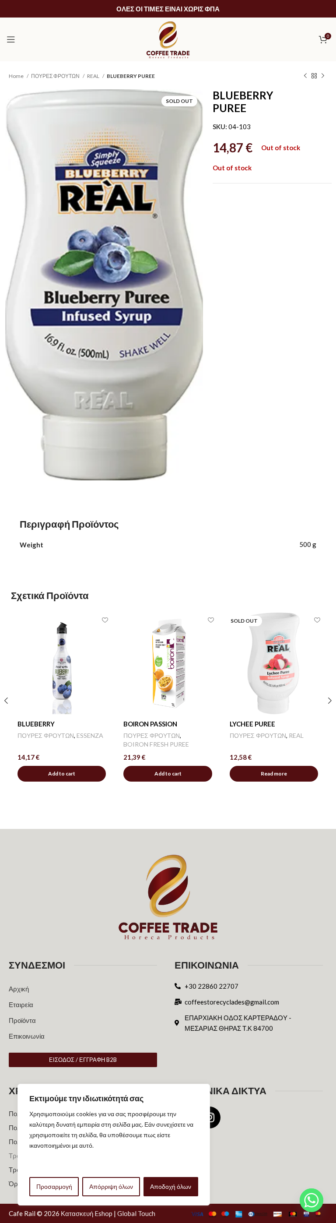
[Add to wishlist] (104, 620)
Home (16, 76)
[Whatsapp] (311, 1200)
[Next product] (322, 76)
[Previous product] (305, 76)
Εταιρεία (21, 1004)
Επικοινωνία (27, 1036)
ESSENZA (90, 735)
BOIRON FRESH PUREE (156, 744)
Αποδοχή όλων (170, 1186)
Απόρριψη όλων (111, 1186)
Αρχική (19, 989)
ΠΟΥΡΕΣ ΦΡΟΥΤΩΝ (55, 76)
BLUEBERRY (36, 724)
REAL (93, 76)
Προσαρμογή (54, 1186)
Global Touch (136, 1213)
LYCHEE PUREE (252, 724)
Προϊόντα (22, 1020)
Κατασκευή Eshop (86, 1213)
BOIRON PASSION (150, 724)
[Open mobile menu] (11, 39)
